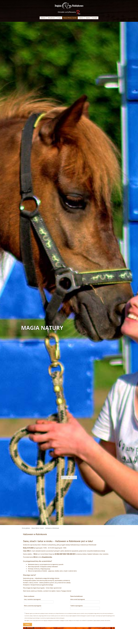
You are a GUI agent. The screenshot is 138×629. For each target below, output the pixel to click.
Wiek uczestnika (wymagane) (32, 606)
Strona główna (26, 528)
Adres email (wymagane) (77, 599)
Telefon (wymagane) (76, 606)
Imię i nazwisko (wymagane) (32, 599)
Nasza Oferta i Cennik (38, 528)
